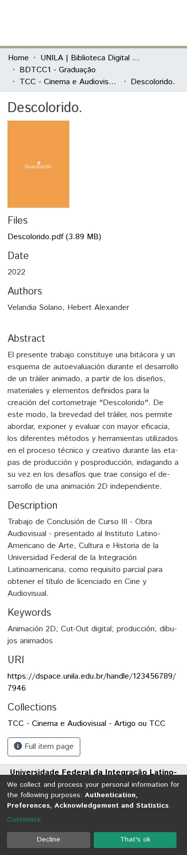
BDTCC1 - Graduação (57, 70)
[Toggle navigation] (173, 23)
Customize (24, 820)
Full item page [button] (48, 746)
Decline (48, 840)
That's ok (135, 840)
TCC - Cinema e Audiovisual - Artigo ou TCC (69, 82)
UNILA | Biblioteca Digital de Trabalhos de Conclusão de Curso (90, 58)
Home (18, 58)
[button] (121, 23)
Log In (141, 22)
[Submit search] (106, 23)
